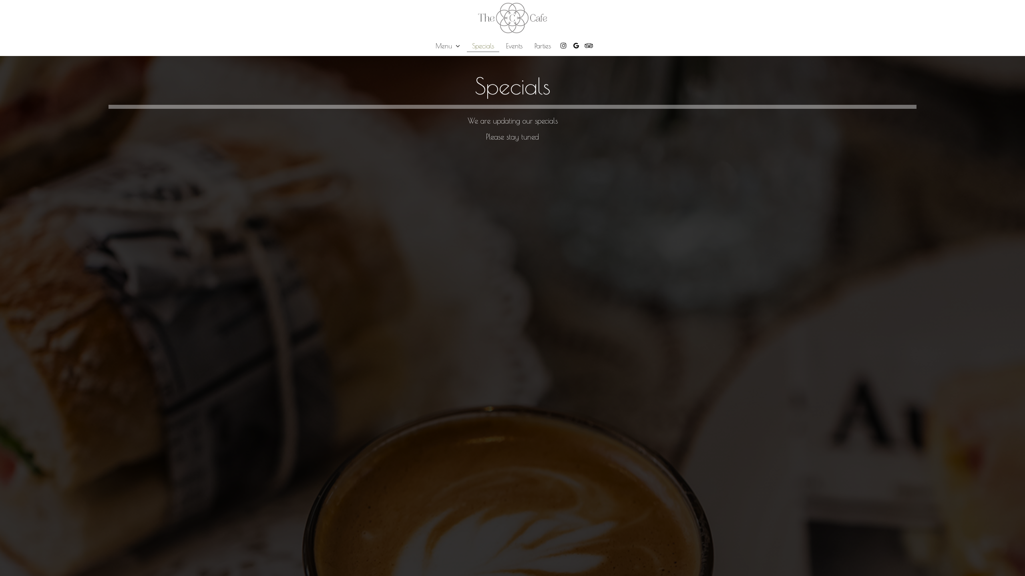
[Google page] (576, 45)
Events (514, 46)
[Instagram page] (563, 45)
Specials (483, 46)
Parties (543, 46)
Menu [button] (445, 46)
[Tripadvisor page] (589, 45)
